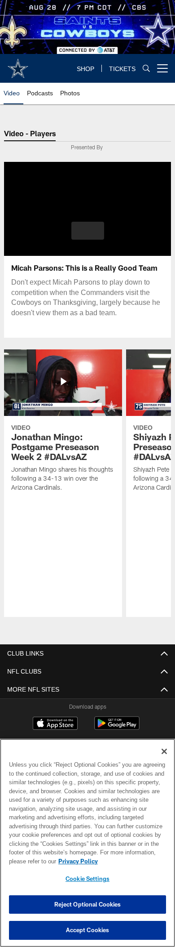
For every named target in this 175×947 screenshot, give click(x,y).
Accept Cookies (87, 930)
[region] (87, 843)
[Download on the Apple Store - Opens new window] (55, 724)
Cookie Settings (87, 878)
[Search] (146, 69)
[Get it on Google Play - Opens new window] (116, 728)
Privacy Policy (76, 861)
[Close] (164, 751)
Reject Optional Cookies (87, 904)
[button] (87, 231)
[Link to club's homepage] (18, 65)
